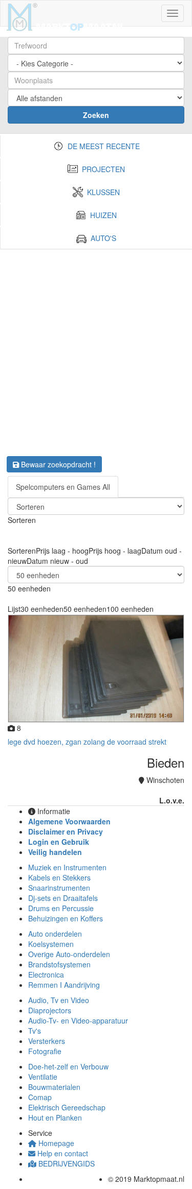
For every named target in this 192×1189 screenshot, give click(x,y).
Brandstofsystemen (59, 964)
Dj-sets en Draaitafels (63, 898)
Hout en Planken (55, 1117)
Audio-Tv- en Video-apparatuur (78, 1020)
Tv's (34, 1031)
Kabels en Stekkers (59, 877)
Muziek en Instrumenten (67, 867)
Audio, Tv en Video (58, 1000)
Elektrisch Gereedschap (66, 1107)
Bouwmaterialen (54, 1087)
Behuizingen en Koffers (65, 918)
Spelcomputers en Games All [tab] (63, 487)
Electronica (46, 974)
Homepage (55, 1143)
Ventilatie (42, 1077)
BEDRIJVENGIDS (65, 1163)
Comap (40, 1097)
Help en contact (61, 1153)
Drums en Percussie (61, 908)
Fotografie (44, 1051)
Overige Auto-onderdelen (69, 954)
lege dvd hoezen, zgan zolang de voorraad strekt (87, 741)
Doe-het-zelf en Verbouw (68, 1066)
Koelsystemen (51, 944)
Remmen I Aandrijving (64, 985)
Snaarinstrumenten (59, 888)
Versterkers (46, 1041)
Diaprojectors (49, 1010)
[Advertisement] (96, 349)
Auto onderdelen (55, 934)
